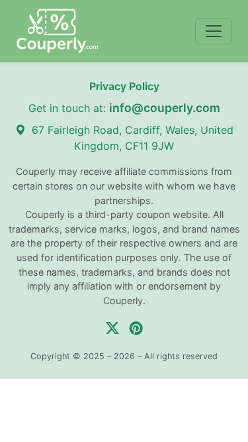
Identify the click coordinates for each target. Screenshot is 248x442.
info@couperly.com (164, 108)
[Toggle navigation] (213, 31)
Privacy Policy (124, 86)
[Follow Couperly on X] (112, 328)
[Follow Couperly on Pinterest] (136, 328)
